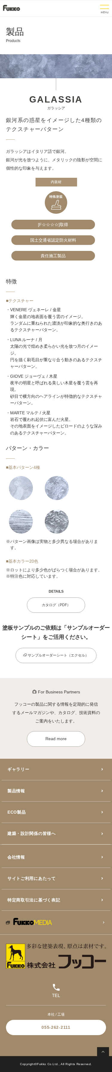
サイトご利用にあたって (31, 878)
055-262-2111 (56, 1027)
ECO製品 (16, 812)
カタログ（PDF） (56, 605)
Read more (56, 738)
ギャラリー (18, 769)
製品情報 (16, 790)
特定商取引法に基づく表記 (33, 900)
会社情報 (16, 857)
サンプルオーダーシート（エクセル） (58, 655)
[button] (104, 8)
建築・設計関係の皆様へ (31, 833)
